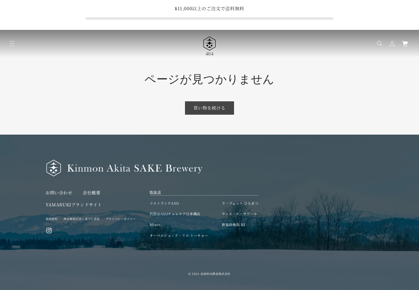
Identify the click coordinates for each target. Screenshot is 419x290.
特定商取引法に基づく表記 (82, 219)
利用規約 (52, 219)
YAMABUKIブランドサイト (74, 204)
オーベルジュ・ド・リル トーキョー (179, 235)
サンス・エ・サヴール (239, 213)
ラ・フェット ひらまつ (240, 203)
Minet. (156, 224)
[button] (12, 43)
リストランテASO (164, 203)
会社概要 (91, 193)
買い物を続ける (209, 108)
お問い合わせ (59, 193)
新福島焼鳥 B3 (233, 224)
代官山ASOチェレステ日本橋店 (175, 213)
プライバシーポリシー (121, 219)
